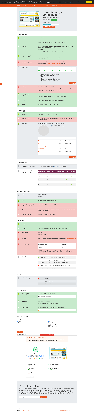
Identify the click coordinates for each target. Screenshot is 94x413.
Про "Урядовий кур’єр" (43, 146)
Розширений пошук (42, 140)
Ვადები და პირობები (65, 410)
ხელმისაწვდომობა (53, 322)
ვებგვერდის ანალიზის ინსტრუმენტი (26, 5)
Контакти (40, 151)
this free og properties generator (54, 63)
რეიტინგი (43, 5)
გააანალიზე (20, 331)
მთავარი (38, 5)
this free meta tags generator (59, 209)
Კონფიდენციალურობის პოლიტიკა (68, 408)
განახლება (54, 19)
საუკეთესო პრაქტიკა (53, 324)
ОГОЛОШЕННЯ (41, 148)
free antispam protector (71, 238)
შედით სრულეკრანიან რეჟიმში (47, 334)
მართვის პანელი (62, 5)
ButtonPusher (26, 410)
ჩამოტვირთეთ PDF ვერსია (49, 26)
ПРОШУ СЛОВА (41, 154)
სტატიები (47, 5)
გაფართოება (73, 83)
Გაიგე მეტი (72, 2)
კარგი (89, 1)
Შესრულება (51, 321)
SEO (50, 325)
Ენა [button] (75, 5)
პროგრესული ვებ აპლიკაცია (55, 326)
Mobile (19, 322)
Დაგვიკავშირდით (54, 5)
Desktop (19, 321)
